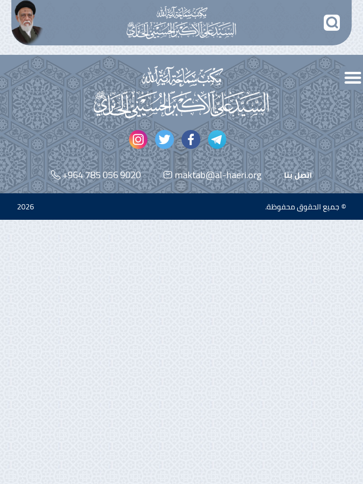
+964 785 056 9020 (101, 174)
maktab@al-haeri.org (218, 174)
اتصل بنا (298, 175)
